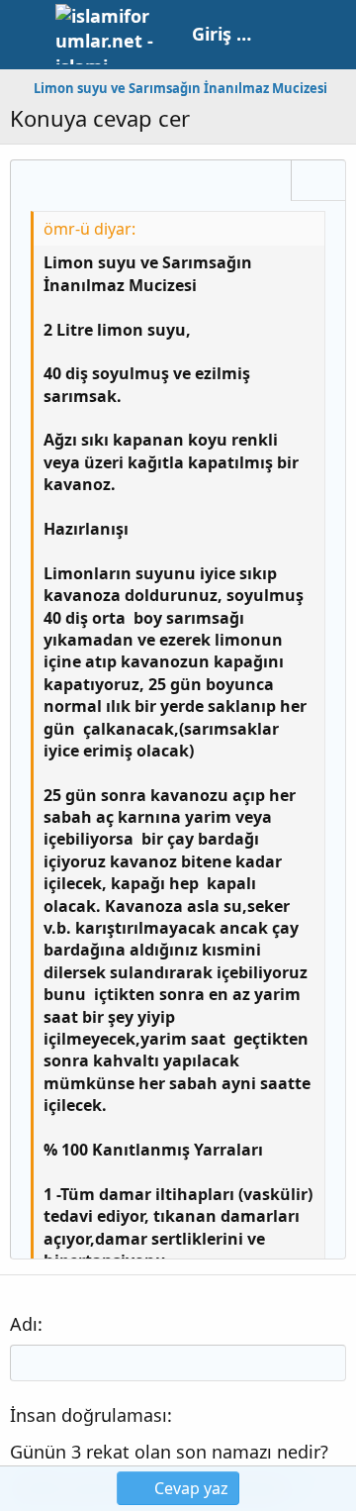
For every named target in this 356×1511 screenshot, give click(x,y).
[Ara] (331, 34)
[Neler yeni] (288, 34)
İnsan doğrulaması (88, 1415)
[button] (32, 182)
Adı (24, 1324)
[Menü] (27, 34)
